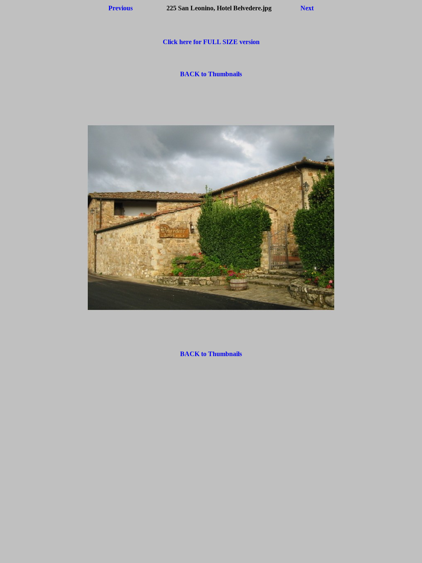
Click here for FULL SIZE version (211, 41)
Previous (120, 8)
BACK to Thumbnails (211, 73)
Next (307, 8)
